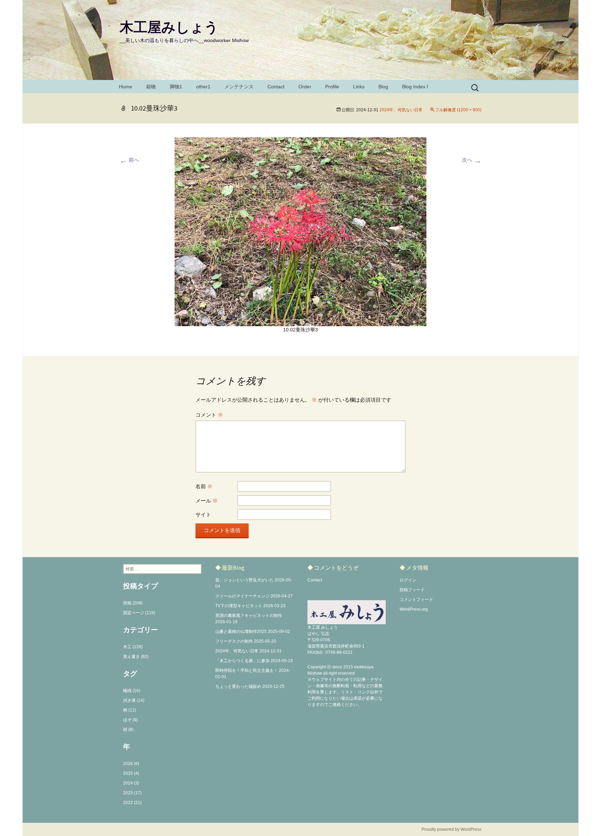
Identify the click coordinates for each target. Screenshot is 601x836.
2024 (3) (131, 783)
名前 (204, 486)
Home (125, 86)
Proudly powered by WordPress (451, 829)
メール (206, 501)
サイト (203, 514)
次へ (471, 160)
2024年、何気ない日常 (401, 109)
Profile (332, 86)
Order (304, 86)
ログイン (408, 580)
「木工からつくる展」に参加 (242, 660)
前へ (129, 160)
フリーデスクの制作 (234, 641)
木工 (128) (133, 646)
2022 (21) (132, 802)
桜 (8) (128, 729)
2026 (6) (131, 763)
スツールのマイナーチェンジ (242, 596)
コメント (209, 415)
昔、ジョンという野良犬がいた (244, 580)
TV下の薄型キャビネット (238, 605)
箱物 (151, 86)
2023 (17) (132, 792)
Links (358, 86)
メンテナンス (239, 86)
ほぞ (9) (130, 719)
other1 (203, 86)
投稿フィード (412, 589)
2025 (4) (131, 773)
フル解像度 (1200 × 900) (458, 109)
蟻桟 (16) (131, 690)
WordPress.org (414, 609)
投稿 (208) (133, 603)
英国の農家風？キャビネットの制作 (248, 615)
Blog (383, 86)
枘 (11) (129, 710)
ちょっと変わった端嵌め (238, 686)
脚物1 (176, 86)
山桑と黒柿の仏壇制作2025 (241, 631)
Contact (276, 86)
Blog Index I (415, 86)
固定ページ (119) (139, 612)
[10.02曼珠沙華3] (300, 231)
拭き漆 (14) (133, 700)
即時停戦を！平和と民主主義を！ (246, 670)
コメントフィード (416, 599)
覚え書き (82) (136, 656)
